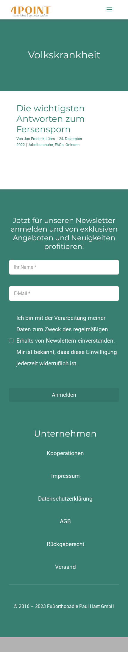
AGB (65, 521)
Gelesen (72, 144)
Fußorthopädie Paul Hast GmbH (80, 606)
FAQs (59, 144)
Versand (65, 566)
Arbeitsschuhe (41, 144)
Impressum (65, 475)
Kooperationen (65, 453)
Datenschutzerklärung (65, 498)
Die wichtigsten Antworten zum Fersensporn (50, 118)
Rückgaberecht (65, 544)
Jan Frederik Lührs (39, 138)
